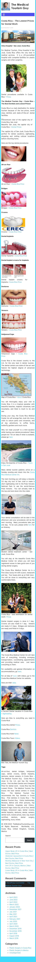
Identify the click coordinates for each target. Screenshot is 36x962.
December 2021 (15, 909)
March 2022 (14, 904)
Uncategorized (15, 953)
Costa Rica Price (18, 184)
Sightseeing (7, 714)
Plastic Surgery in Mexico (19, 950)
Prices (8, 97)
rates (14, 683)
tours (15, 676)
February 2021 (14, 919)
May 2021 (13, 914)
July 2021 (13, 912)
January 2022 (14, 907)
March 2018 (13, 938)
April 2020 (13, 924)
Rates (16, 734)
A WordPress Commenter (14, 883)
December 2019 (15, 929)
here (11, 437)
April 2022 (13, 902)
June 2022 (13, 900)
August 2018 (14, 936)
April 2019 (13, 933)
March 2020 (14, 926)
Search (8, 836)
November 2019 (15, 931)
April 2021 (13, 916)
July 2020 (13, 921)
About (19, 397)
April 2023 (13, 897)
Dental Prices (16, 127)
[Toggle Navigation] (3, 14)
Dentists (13, 729)
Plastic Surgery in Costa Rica (20, 948)
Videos (17, 738)
